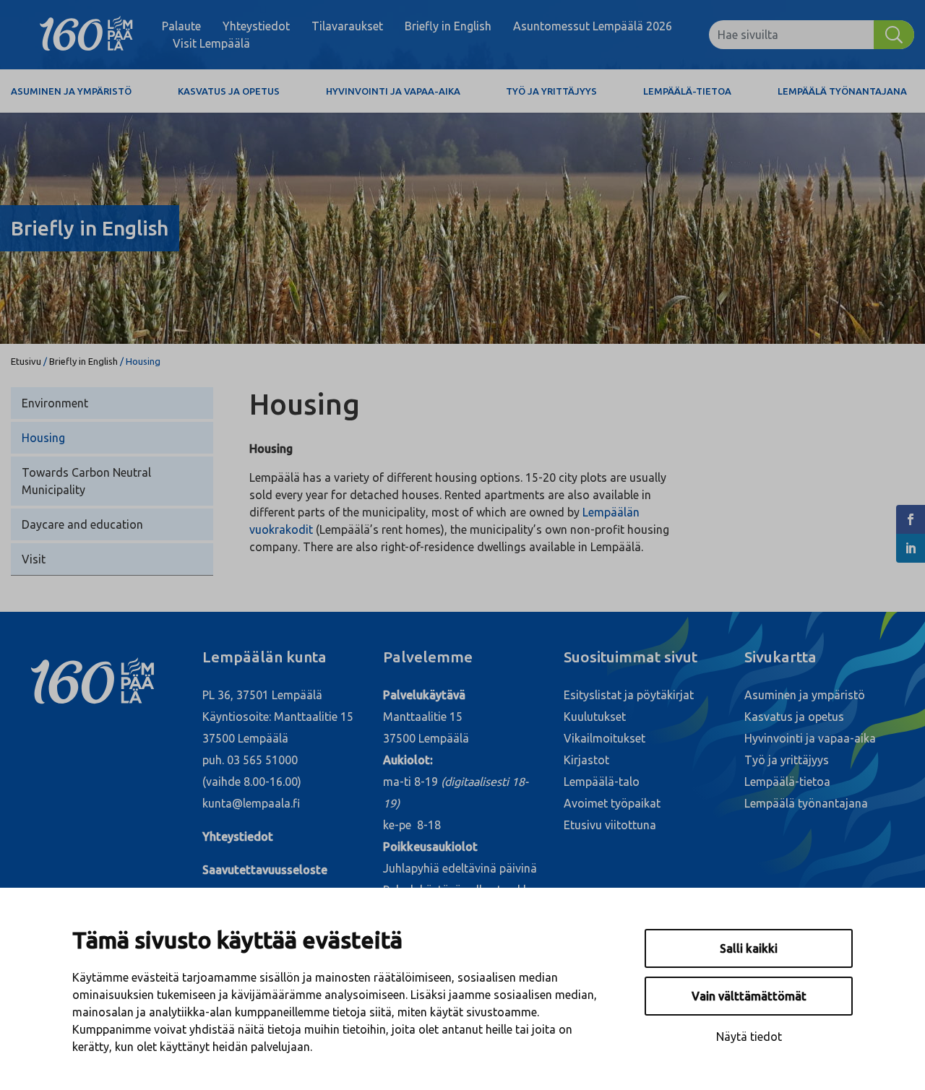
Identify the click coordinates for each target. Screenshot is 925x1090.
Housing (43, 437)
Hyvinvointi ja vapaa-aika (393, 91)
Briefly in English (448, 26)
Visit (34, 559)
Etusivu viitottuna (610, 824)
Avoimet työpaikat (612, 803)
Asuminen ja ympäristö (71, 91)
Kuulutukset (595, 716)
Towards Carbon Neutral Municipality (86, 481)
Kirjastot (586, 759)
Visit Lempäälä (211, 43)
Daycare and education (82, 524)
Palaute (181, 26)
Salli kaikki (749, 948)
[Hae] (894, 34)
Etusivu (26, 361)
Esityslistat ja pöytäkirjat (629, 694)
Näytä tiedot (749, 1036)
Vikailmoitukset (604, 738)
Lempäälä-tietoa (687, 91)
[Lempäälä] (86, 34)
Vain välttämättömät (749, 996)
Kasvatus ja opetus (229, 91)
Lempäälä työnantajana (842, 91)
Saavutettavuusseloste (264, 869)
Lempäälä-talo (602, 781)
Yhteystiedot (256, 26)
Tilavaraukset (347, 26)
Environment (55, 403)
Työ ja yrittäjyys (551, 91)
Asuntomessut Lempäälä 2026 (592, 26)
